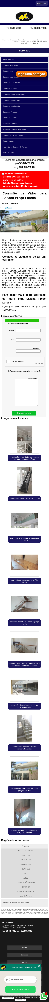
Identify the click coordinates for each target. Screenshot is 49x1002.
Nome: (12, 330)
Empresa (24, 955)
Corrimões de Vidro (10, 118)
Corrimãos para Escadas (11, 100)
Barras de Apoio (8, 59)
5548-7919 (15, 28)
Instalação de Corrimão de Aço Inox (15, 147)
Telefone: (36, 348)
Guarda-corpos (8, 141)
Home (24, 948)
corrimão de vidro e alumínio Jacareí (24, 499)
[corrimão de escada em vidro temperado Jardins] (24, 728)
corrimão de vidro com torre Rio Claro (24, 581)
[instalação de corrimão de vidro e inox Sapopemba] (24, 686)
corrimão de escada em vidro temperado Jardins (24, 748)
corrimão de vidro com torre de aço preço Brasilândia (24, 831)
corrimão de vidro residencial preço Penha (24, 623)
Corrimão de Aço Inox (10, 65)
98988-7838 (40, 28)
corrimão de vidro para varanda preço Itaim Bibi (24, 789)
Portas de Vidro (8, 153)
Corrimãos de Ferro (10, 89)
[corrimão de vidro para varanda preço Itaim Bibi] (24, 770)
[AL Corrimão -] (24, 15)
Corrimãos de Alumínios (11, 83)
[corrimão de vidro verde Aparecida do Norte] (24, 520)
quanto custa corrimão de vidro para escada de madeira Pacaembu (25, 664)
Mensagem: (33, 378)
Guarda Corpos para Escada (13, 135)
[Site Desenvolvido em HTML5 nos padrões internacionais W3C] (20, 1000)
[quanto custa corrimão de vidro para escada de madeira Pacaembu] (24, 645)
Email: (13, 339)
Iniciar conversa (20, 989)
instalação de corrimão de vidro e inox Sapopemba (24, 706)
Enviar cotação (24, 413)
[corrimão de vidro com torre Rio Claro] (24, 561)
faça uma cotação (31, 74)
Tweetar (8, 208)
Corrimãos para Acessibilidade (14, 94)
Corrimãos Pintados (10, 112)
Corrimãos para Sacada (11, 106)
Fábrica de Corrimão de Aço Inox (14, 129)
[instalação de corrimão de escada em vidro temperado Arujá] (24, 438)
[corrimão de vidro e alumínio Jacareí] (24, 480)
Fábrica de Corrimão (10, 124)
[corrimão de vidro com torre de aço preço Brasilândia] (24, 812)
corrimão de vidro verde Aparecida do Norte (24, 539)
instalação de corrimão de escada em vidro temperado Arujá (25, 458)
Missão (24, 962)
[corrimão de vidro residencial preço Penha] (24, 603)
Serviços (24, 50)
